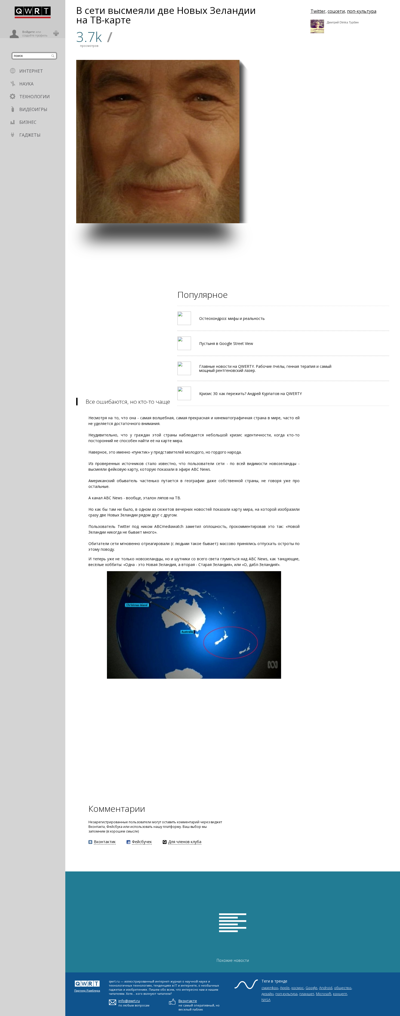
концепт (340, 993)
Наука (26, 84)
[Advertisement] (228, 261)
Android (325, 987)
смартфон (269, 987)
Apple (285, 987)
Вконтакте (188, 1000)
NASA (265, 999)
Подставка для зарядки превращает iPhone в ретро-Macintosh (320, 156)
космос (297, 987)
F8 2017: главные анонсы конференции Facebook (264, 210)
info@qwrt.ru (129, 1000)
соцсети (336, 11)
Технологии (34, 97)
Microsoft (323, 993)
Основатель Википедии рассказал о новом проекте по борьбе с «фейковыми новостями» (374, 151)
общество (342, 987)
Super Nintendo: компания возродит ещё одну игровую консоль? (375, 210)
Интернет (31, 71)
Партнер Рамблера (87, 990)
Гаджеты (30, 135)
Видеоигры (33, 109)
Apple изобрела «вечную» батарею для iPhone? (343, 102)
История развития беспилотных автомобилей (265, 154)
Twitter (317, 11)
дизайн (267, 993)
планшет (306, 993)
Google (311, 987)
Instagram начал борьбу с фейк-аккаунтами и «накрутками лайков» (320, 210)
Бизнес (27, 122)
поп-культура (361, 11)
